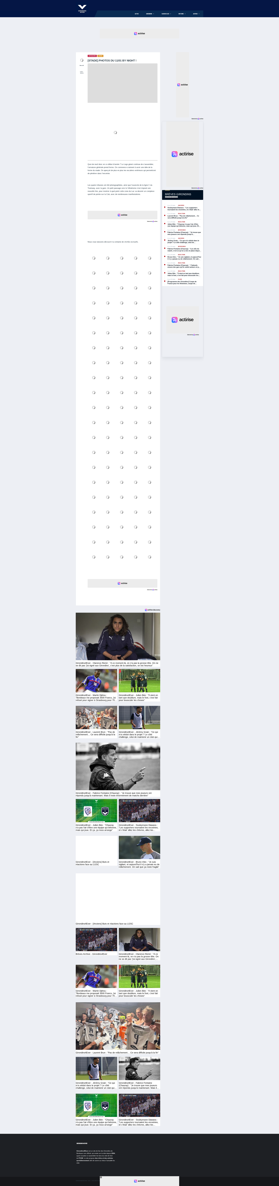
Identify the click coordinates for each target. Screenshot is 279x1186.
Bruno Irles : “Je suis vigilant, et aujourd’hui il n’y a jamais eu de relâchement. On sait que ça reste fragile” (184, 258)
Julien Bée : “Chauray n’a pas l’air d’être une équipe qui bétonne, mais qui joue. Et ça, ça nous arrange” (183, 225)
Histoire (181, 14)
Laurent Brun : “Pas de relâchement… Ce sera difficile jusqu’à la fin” (183, 217)
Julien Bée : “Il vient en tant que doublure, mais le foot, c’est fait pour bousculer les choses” (183, 274)
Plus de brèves (171, 197)
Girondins (149, 14)
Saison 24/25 (165, 14)
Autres (195, 14)
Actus (137, 14)
